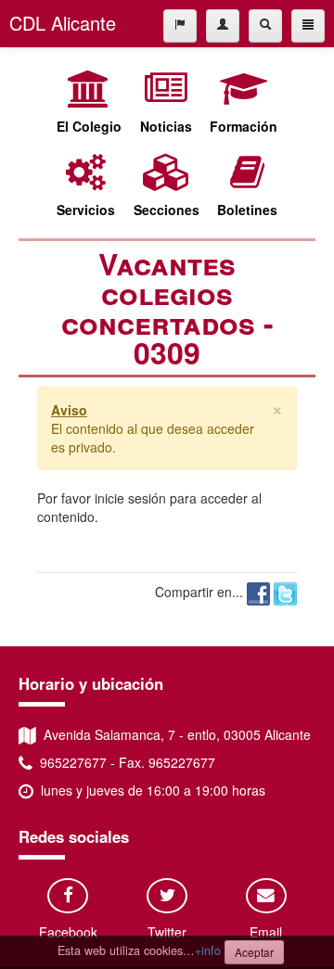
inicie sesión (130, 498)
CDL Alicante (62, 22)
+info (208, 950)
